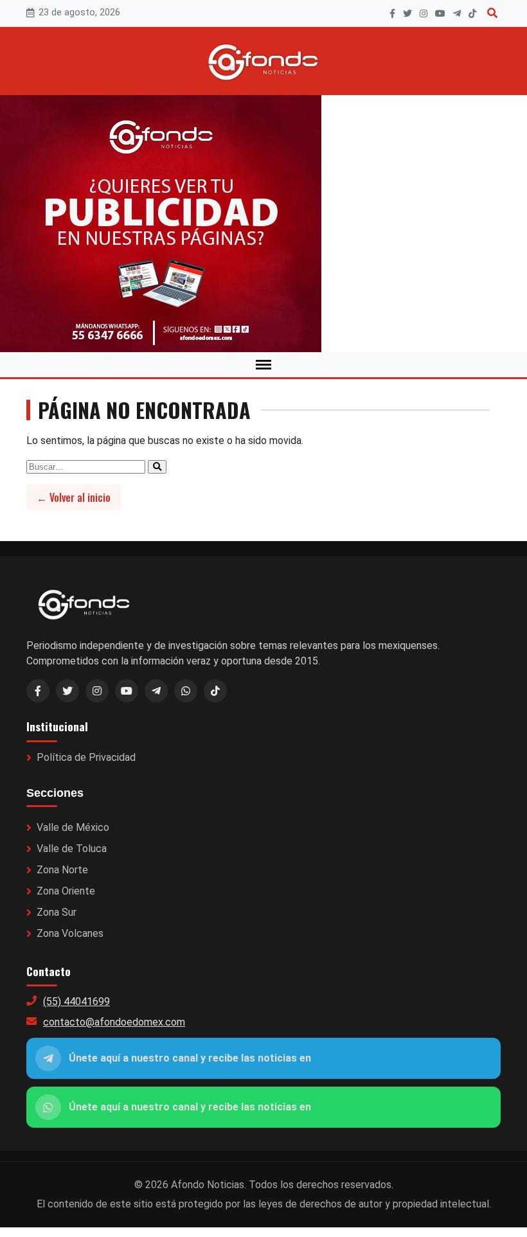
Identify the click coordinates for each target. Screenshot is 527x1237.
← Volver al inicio (74, 497)
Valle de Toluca (72, 848)
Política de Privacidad (86, 757)
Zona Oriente (66, 891)
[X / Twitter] (67, 690)
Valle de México (73, 827)
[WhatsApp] (185, 690)
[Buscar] (492, 13)
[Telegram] (457, 13)
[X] (407, 13)
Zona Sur (56, 912)
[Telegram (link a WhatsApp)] (156, 690)
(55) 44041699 (76, 1001)
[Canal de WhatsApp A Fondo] (263, 223)
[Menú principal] (263, 364)
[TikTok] (472, 13)
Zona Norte (62, 870)
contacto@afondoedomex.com (114, 1022)
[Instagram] (423, 13)
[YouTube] (440, 13)
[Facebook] (392, 13)
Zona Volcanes (70, 933)
